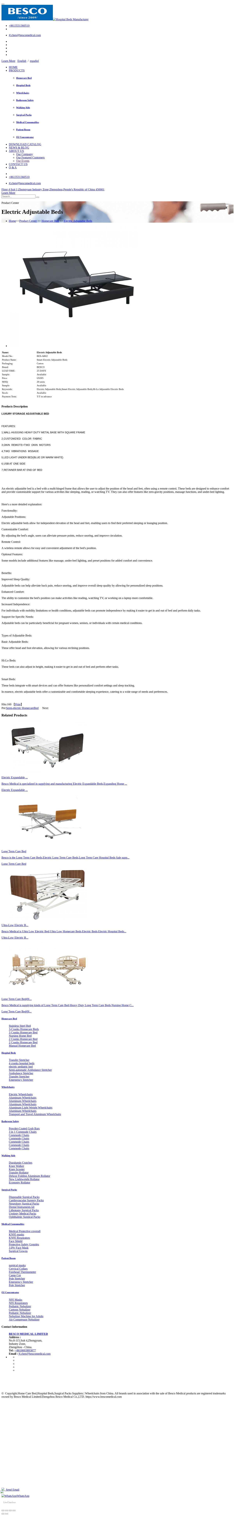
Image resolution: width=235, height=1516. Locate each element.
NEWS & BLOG (19, 147)
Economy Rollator (19, 1182)
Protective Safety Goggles (24, 1244)
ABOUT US (16, 150)
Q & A (13, 167)
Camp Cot (15, 1275)
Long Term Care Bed (13, 863)
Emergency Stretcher (21, 1079)
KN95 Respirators (19, 1237)
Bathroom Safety (25, 100)
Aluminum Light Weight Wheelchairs (30, 1107)
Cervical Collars (18, 1268)
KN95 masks (16, 1234)
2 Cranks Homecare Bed (23, 1039)
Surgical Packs (24, 115)
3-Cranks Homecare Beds (24, 1029)
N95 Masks (15, 1299)
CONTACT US (18, 164)
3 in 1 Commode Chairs (23, 1131)
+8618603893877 (25, 1350)
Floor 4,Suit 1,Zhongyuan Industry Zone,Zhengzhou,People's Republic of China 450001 (52, 189)
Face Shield (15, 1241)
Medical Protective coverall (24, 1231)
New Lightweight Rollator (24, 1179)
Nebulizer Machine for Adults (26, 1316)
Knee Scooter (17, 1169)
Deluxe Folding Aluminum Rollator (29, 1175)
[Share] (6, 1510)
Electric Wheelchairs (21, 1094)
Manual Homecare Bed (22, 1045)
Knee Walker (16, 1166)
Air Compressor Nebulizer (24, 1319)
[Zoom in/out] (13, 1510)
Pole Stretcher (17, 1278)
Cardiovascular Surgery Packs (26, 1200)
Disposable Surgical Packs (24, 1197)
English (21, 60)
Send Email (11, 1489)
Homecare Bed (24, 78)
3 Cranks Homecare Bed (23, 1032)
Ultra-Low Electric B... (14, 937)
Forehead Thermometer (22, 1272)
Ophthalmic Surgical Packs (24, 1216)
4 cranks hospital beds (21, 1063)
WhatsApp (23, 1495)
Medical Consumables (27, 122)
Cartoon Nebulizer (19, 1309)
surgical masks (17, 1265)
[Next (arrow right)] (6, 1513)
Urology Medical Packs (22, 1213)
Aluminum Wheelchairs (22, 1097)
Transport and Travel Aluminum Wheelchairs (35, 1114)
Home (12, 220)
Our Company (24, 154)
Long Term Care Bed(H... (16, 1011)
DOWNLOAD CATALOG (25, 144)
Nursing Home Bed (20, 1035)
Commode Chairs (19, 1135)
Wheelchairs (22, 92)
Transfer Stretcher (19, 1060)
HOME (13, 67)
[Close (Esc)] (2, 1510)
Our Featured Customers (30, 157)
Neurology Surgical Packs (24, 1203)
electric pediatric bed (21, 1066)
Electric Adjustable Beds (78, 220)
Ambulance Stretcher (21, 1073)
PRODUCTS (17, 70)
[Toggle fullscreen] (10, 1510)
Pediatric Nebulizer (20, 1306)
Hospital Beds (23, 85)
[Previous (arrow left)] (2, 1513)
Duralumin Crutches (20, 1162)
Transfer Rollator (18, 1172)
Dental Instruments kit (21, 1207)
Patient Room (23, 129)
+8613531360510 (19, 25)
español (34, 60)
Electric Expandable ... (14, 790)
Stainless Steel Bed (20, 1025)
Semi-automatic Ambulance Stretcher (30, 1069)
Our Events (22, 160)
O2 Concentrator (25, 137)
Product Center (28, 220)
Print (18, 704)
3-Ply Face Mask (18, 1247)
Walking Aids (23, 107)
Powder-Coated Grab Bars (24, 1128)
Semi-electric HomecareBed (22, 708)
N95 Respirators (18, 1303)
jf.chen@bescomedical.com (25, 35)
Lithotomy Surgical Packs (24, 1210)
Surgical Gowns (18, 1251)
